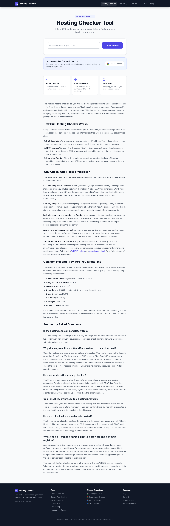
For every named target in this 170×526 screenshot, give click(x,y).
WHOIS (134, 4)
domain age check (97, 251)
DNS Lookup (55, 507)
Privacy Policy (128, 500)
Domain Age (123, 4)
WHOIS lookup (78, 251)
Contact (126, 497)
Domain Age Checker (59, 497)
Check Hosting (113, 45)
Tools (143, 4)
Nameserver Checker (59, 510)
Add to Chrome (116, 64)
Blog (152, 4)
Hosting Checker (109, 4)
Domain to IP (55, 503)
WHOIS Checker (57, 500)
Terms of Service (129, 503)
